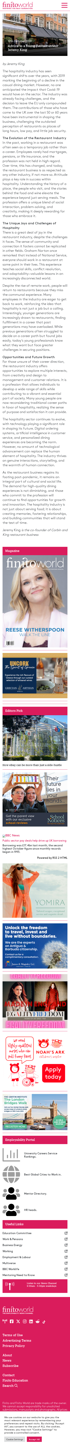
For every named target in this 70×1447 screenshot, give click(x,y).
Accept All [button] (34, 1439)
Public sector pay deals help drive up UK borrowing (34, 840)
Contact (8, 1375)
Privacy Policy (14, 1346)
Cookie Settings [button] (14, 1439)
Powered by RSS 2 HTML (52, 857)
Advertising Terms (17, 1341)
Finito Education (15, 1380)
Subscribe (11, 1366)
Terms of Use (13, 1335)
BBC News (12, 835)
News (7, 1360)
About (7, 1355)
